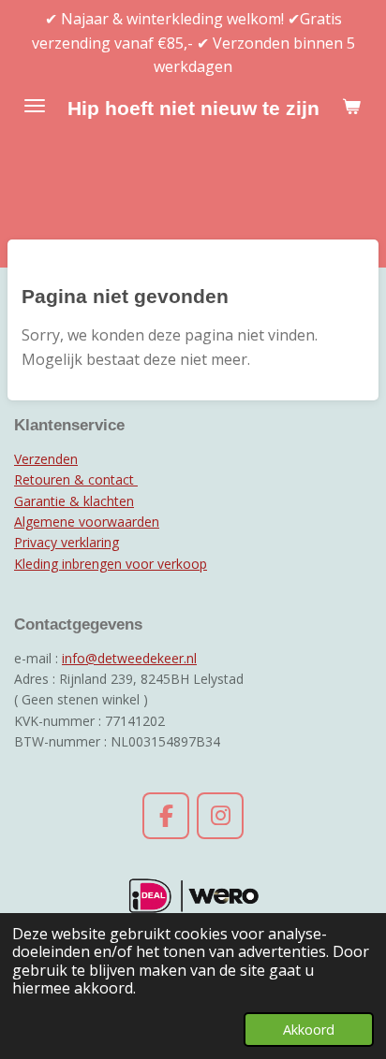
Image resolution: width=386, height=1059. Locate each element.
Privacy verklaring (66, 542)
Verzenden (46, 459)
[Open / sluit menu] (34, 105)
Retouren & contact (76, 479)
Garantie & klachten (74, 501)
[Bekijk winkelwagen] (351, 105)
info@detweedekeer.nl (129, 658)
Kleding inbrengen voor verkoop (110, 564)
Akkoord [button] (308, 1029)
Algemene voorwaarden (86, 521)
